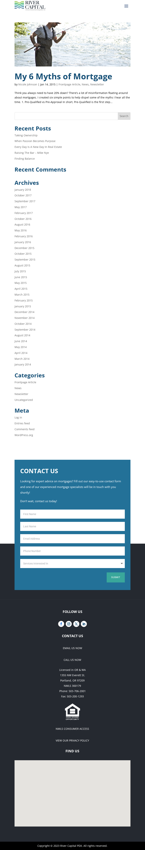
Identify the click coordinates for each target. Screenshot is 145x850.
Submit (115, 577)
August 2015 (22, 265)
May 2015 (21, 283)
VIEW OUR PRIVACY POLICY (72, 740)
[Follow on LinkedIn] (84, 624)
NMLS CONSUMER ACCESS (72, 729)
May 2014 (21, 347)
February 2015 (24, 300)
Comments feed (25, 429)
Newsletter (97, 84)
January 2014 (23, 364)
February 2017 (24, 213)
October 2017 (23, 195)
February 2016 (24, 236)
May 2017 (21, 207)
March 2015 (22, 294)
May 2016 (21, 230)
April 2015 (21, 288)
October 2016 (23, 219)
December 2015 (24, 248)
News (85, 84)
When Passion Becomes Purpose (35, 141)
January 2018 (23, 189)
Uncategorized (24, 400)
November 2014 (25, 318)
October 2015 (23, 253)
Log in (18, 417)
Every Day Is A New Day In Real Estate (38, 147)
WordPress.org (24, 435)
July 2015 (20, 271)
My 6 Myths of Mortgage (64, 76)
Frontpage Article (69, 84)
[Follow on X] (76, 624)
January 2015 (23, 306)
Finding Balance (25, 158)
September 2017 (25, 201)
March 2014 (22, 359)
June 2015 (21, 277)
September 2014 (25, 329)
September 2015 (25, 259)
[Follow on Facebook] (61, 624)
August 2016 (22, 224)
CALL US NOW (72, 660)
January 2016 (23, 242)
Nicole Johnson (27, 84)
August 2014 (22, 335)
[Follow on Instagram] (69, 624)
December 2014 (24, 312)
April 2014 (21, 353)
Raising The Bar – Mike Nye (32, 153)
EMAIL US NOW (72, 648)
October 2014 (23, 323)
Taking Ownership (26, 135)
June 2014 (21, 341)
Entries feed (22, 423)
